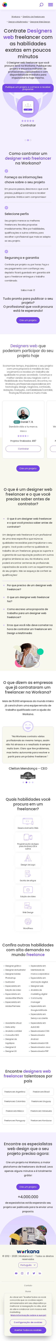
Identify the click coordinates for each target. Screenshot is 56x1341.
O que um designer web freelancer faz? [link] (28, 599)
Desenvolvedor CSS (40, 1031)
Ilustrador (10, 982)
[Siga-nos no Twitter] (34, 1273)
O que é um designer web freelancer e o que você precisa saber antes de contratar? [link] (29, 523)
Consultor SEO (12, 1035)
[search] (41, 4)
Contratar (23, 448)
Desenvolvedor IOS (39, 1043)
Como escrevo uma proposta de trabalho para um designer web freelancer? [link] (27, 613)
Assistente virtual (13, 1023)
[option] (28, 99)
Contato (28, 1285)
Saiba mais (27, 290)
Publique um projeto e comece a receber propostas (28, 88)
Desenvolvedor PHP (39, 1051)
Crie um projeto (28, 320)
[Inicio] (4, 4)
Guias (28, 1291)
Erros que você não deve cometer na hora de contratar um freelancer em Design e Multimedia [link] (30, 629)
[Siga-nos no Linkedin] (39, 1273)
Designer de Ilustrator (15, 970)
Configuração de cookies (28, 1322)
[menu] (51, 5)
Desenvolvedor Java (40, 1047)
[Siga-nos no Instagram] (22, 1273)
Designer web (37, 986)
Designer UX (10, 1051)
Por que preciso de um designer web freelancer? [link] (29, 587)
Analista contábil (13, 1031)
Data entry (10, 1027)
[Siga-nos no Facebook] (28, 1273)
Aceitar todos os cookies (27, 1330)
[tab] (28, 548)
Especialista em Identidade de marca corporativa (40, 970)
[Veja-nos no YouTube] (16, 1273)
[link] (28, 775)
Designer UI (10, 1047)
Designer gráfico (13, 966)
